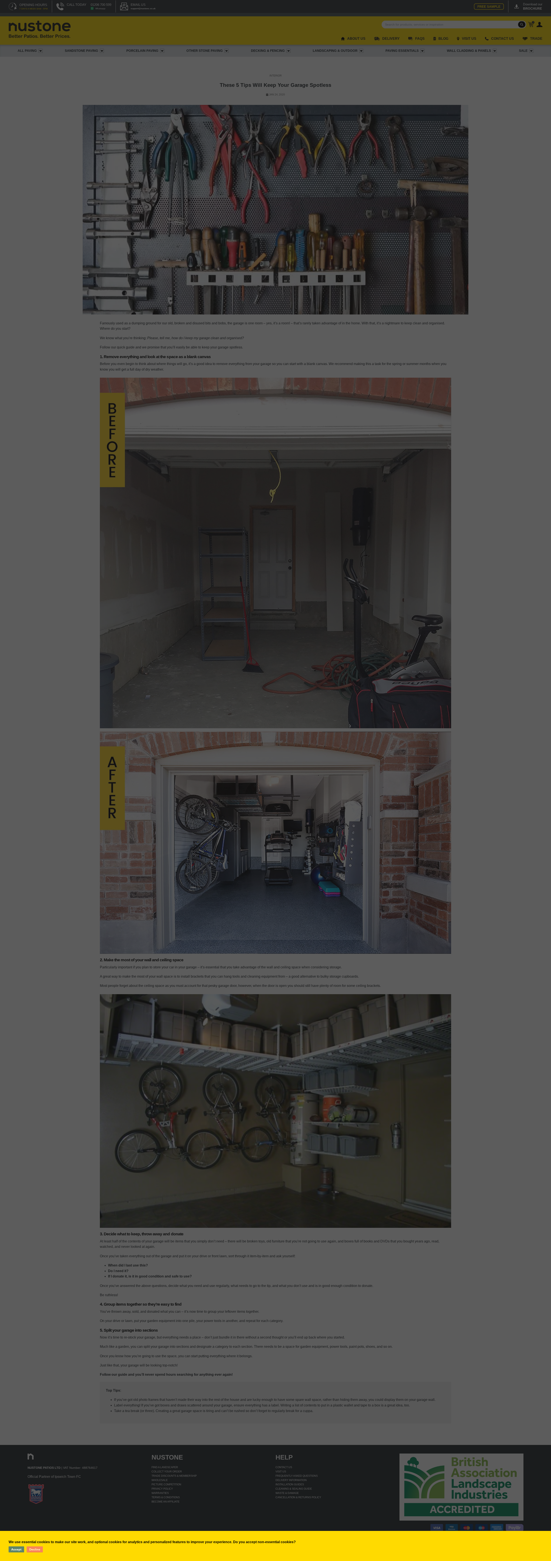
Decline (34, 1549)
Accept (16, 1549)
